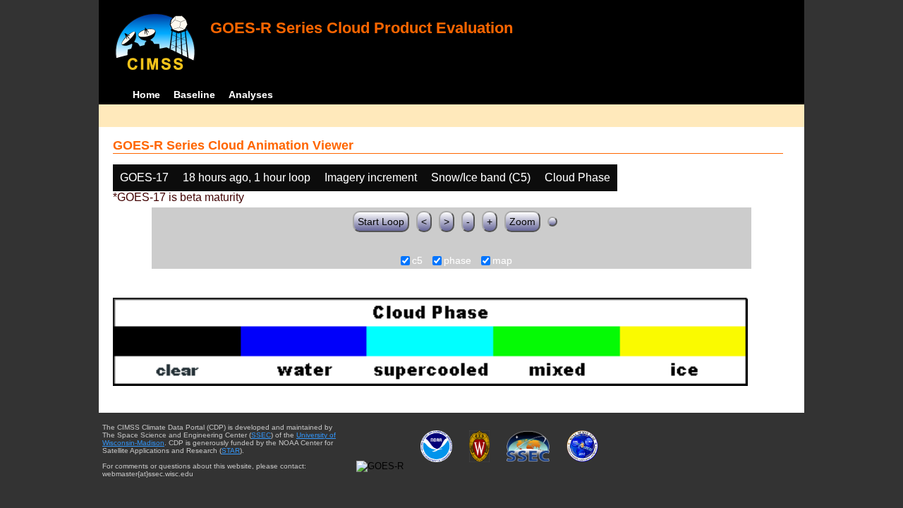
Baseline (194, 94)
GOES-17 (144, 177)
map (502, 261)
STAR (231, 450)
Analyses (251, 94)
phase (457, 261)
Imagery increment (371, 177)
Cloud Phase (577, 177)
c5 (417, 261)
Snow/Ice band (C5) (481, 177)
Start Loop (381, 221)
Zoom (522, 221)
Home (146, 94)
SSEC (261, 435)
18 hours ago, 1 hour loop (246, 177)
